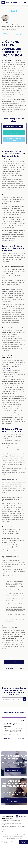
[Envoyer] (24, 699)
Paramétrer (14, 841)
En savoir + (7, 738)
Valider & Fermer (23, 842)
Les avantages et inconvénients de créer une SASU (13, 725)
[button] (25, 2)
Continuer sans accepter (4, 842)
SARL (14, 11)
